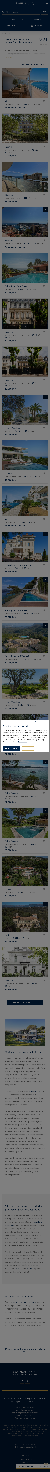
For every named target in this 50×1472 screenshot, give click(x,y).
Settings (28, 748)
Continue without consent (36, 722)
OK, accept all (12, 748)
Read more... (22, 742)
